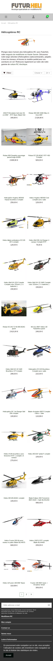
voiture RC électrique (18, 64)
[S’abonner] (49, 605)
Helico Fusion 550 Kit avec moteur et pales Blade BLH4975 (14, 541)
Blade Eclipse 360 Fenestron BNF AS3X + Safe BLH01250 (39, 499)
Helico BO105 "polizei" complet (39, 454)
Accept (8, 655)
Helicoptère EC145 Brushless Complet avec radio (39, 370)
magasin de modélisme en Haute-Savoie (22, 54)
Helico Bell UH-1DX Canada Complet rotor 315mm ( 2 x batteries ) (14, 284)
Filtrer (8, 73)
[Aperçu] (16, 110)
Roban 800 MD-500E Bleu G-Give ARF (39, 114)
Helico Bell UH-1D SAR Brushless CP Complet (14, 370)
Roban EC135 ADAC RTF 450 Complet (39, 156)
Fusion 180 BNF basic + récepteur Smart (39, 584)
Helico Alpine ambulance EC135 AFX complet (14, 241)
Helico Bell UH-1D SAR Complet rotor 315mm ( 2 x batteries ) (39, 283)
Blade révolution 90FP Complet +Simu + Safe (39, 412)
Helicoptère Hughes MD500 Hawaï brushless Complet (14, 199)
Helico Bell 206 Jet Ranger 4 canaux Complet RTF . (39, 241)
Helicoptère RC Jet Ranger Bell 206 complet (14, 412)
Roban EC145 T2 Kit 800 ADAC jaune (14, 328)
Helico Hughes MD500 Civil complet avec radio (39, 199)
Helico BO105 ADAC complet (14, 498)
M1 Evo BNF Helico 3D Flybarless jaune (39, 328)
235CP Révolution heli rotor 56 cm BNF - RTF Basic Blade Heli (14, 114)
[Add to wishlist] (12, 110)
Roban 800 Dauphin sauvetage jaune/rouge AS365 (14, 156)
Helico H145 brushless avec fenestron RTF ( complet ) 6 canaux (14, 455)
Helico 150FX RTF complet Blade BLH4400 (39, 541)
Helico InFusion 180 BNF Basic (14, 583)
